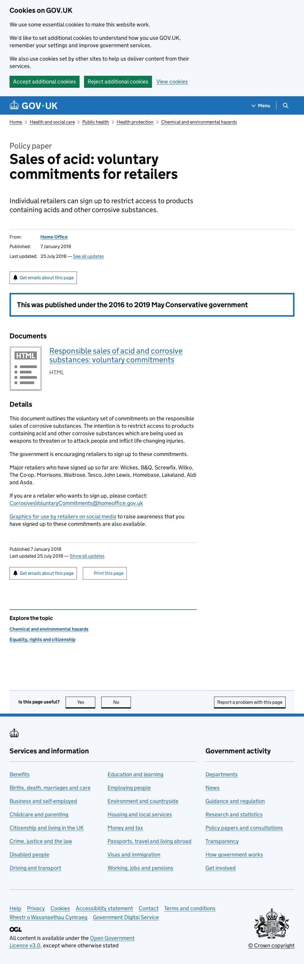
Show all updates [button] (87, 556)
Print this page (109, 573)
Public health (95, 122)
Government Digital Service (126, 917)
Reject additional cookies (118, 81)
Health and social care (52, 122)
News (212, 787)
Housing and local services (139, 814)
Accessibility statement (104, 908)
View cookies (172, 81)
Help (15, 908)
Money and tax (125, 827)
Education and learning (135, 774)
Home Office (54, 237)
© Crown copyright (271, 945)
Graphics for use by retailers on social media (63, 516)
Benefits (20, 774)
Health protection (135, 122)
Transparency (222, 841)
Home (16, 122)
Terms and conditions (190, 908)
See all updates (88, 256)
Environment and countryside (142, 801)
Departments (221, 774)
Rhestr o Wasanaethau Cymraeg (48, 917)
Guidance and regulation (235, 801)
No (122, 702)
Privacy (36, 908)
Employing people (129, 787)
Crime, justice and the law (41, 841)
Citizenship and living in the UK (47, 827)
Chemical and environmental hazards (199, 122)
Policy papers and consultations (244, 827)
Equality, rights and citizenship (42, 639)
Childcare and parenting (39, 814)
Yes (86, 702)
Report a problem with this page (249, 702)
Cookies (60, 908)
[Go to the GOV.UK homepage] (34, 105)
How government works (234, 854)
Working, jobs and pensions (140, 867)
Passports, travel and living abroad (149, 841)
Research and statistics (234, 814)
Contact (149, 908)
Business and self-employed (43, 801)
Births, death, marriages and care (50, 787)
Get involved (220, 867)
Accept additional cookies (44, 81)
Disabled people (29, 854)
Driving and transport (35, 867)
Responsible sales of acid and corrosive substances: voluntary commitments (116, 355)
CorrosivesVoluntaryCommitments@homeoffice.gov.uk (76, 503)
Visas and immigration (133, 854)
